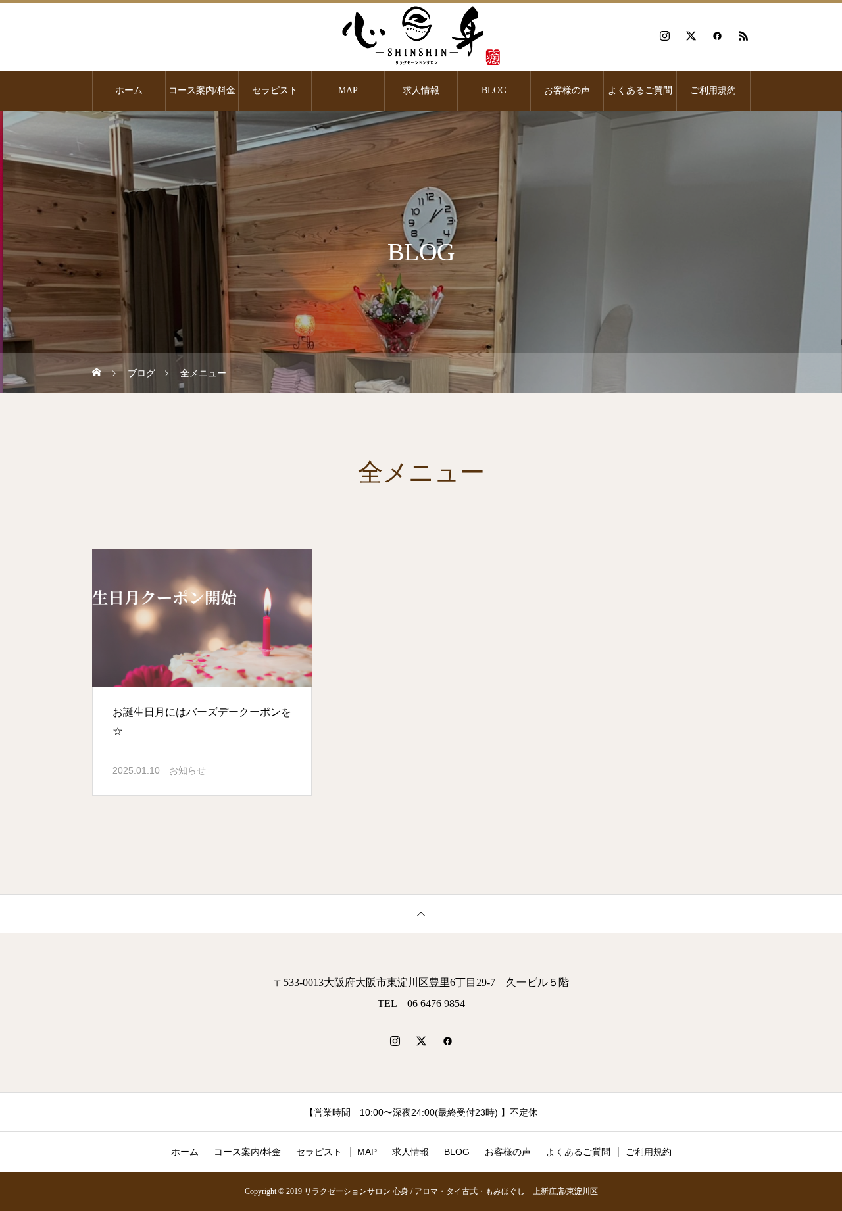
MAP (348, 90)
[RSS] (743, 35)
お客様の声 (567, 90)
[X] (690, 35)
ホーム (129, 90)
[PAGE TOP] (421, 913)
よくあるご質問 (640, 90)
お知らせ (187, 770)
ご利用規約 (713, 90)
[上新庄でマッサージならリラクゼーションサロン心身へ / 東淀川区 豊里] (421, 35)
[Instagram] (664, 35)
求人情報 (421, 90)
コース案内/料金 (201, 90)
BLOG (494, 90)
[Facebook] (717, 35)
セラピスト (275, 90)
